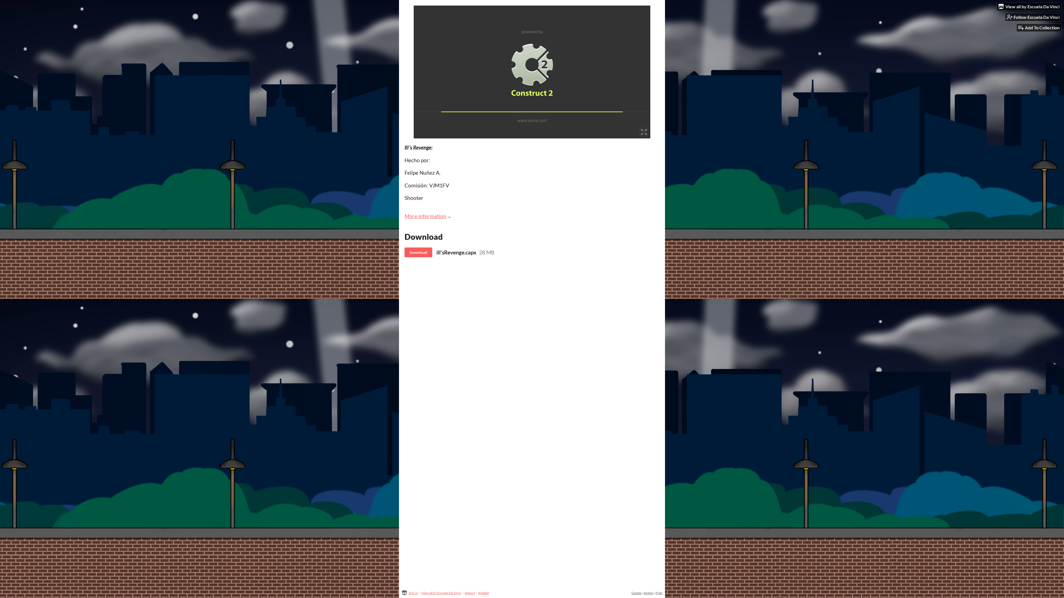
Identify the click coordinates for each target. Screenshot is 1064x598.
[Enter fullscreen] (644, 132)
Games (636, 593)
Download (418, 252)
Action (648, 593)
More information (425, 216)
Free (659, 593)
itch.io (413, 593)
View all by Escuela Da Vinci (441, 593)
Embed (484, 593)
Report (470, 593)
